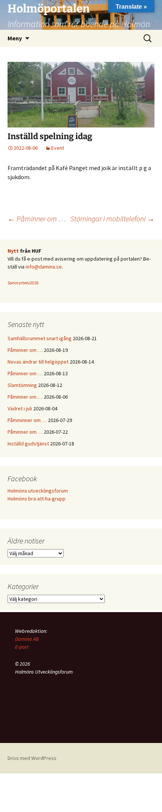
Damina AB (27, 638)
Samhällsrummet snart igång (40, 338)
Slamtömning (22, 385)
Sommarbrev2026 (23, 283)
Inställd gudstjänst (28, 443)
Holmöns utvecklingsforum (38, 490)
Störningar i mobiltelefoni (112, 218)
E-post (22, 646)
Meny (15, 38)
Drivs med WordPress (32, 758)
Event (57, 147)
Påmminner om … (27, 420)
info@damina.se (44, 266)
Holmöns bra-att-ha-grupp (37, 498)
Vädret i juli (20, 408)
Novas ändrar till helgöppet (38, 361)
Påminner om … (37, 218)
